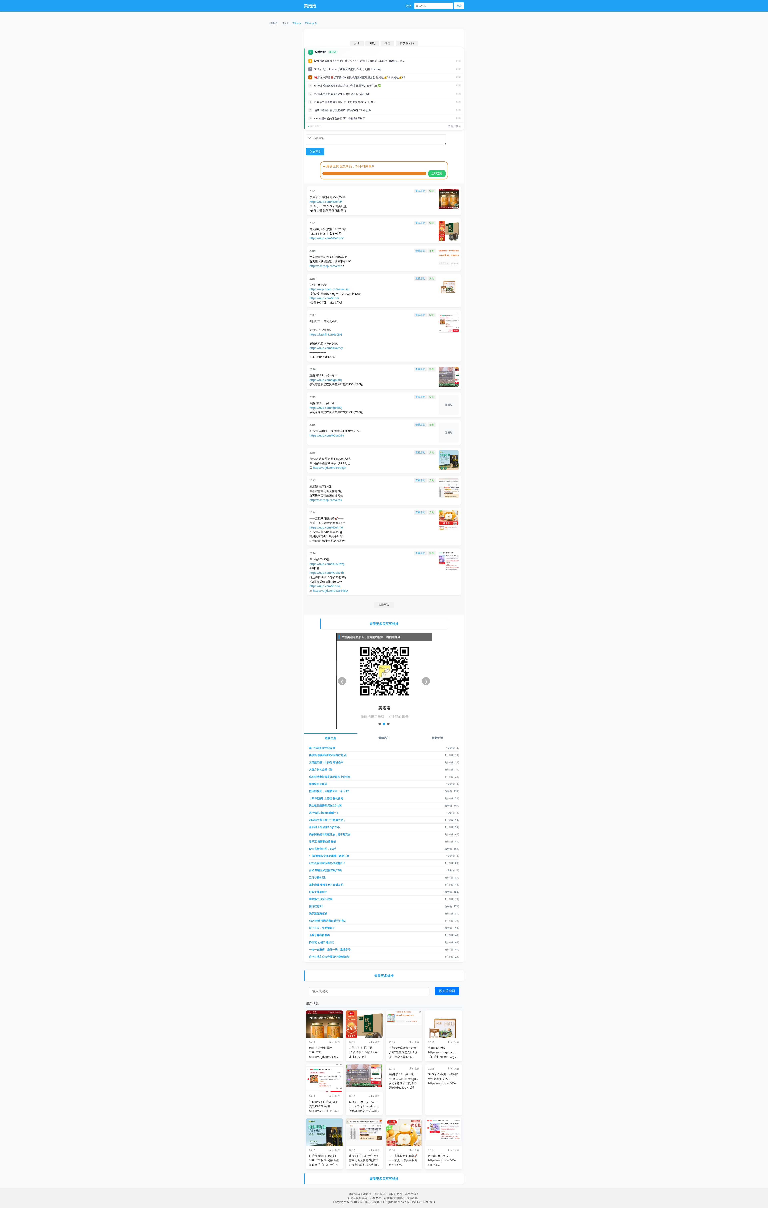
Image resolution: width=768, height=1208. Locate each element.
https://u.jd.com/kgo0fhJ (325, 380)
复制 (372, 43)
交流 (408, 6)
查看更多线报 (384, 975)
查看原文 (420, 191)
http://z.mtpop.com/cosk (325, 500)
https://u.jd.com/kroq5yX (329, 468)
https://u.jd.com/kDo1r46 (326, 527)
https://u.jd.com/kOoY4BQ (330, 591)
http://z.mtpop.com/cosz (325, 266)
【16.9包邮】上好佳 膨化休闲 (326, 798)
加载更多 (384, 604)
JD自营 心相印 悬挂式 (321, 942)
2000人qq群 (311, 23)
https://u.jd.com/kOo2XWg (327, 564)
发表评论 (315, 151)
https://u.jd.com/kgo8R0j (325, 408)
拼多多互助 (407, 43)
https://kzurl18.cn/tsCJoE (325, 334)
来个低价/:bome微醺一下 (324, 812)
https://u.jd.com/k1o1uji (325, 586)
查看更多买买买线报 (384, 623)
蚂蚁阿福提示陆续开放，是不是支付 (330, 834)
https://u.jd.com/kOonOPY (326, 435)
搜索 (459, 5)
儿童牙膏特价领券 (319, 935)
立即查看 (437, 173)
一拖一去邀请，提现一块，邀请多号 (330, 949)
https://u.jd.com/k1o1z (324, 298)
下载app (296, 23)
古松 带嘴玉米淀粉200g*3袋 (325, 870)
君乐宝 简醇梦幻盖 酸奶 (322, 841)
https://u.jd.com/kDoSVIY (326, 202)
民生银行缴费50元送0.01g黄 (325, 805)
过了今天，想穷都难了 (322, 928)
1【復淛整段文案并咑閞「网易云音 (329, 856)
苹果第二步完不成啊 (320, 899)
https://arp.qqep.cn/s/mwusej (329, 289)
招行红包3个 (316, 906)
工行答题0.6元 (317, 877)
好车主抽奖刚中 (318, 892)
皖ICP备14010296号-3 (421, 1202)
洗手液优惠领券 (318, 913)
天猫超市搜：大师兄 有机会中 (326, 762)
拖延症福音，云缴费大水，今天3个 (329, 791)
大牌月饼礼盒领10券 (321, 769)
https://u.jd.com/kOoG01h (326, 573)
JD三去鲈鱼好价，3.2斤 (322, 848)
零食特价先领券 (318, 784)
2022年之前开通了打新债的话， (327, 820)
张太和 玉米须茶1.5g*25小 (324, 827)
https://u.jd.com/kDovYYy (326, 348)
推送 (387, 43)
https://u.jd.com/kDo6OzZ (326, 238)
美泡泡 (310, 5)
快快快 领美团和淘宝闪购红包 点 (328, 755)
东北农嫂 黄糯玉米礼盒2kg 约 (326, 884)
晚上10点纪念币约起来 (322, 748)
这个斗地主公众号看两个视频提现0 (329, 956)
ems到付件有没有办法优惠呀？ (327, 863)
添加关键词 (447, 991)
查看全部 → (454, 126)
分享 (357, 43)
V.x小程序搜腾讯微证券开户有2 (327, 920)
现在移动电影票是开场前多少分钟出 (330, 776)
